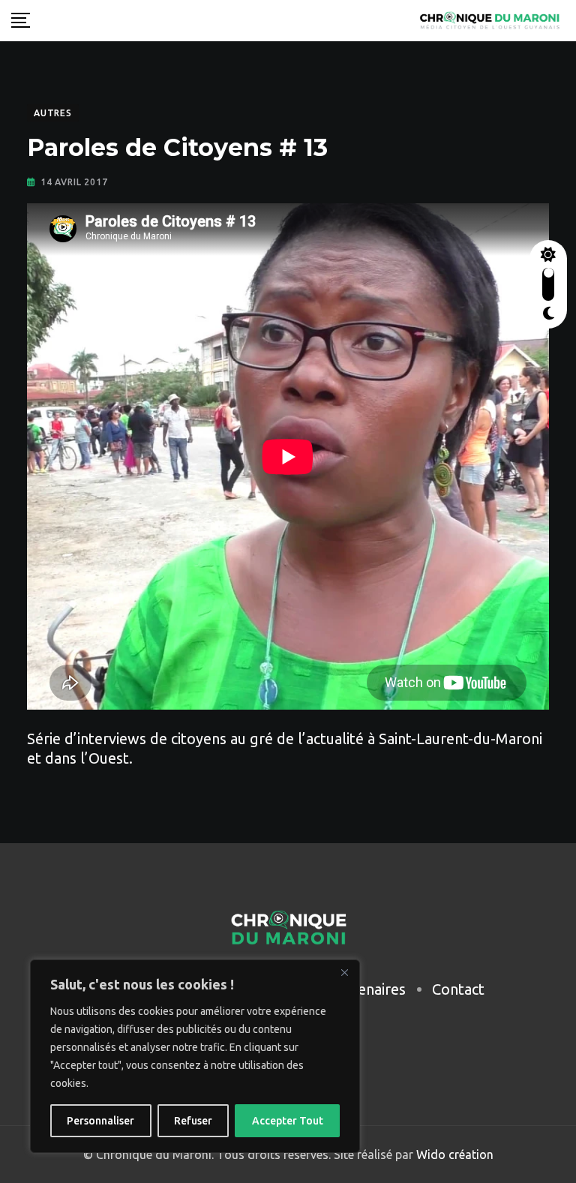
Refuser (193, 1121)
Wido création (453, 1154)
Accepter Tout (287, 1121)
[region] (195, 1056)
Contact (458, 989)
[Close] (344, 972)
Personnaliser (100, 1121)
